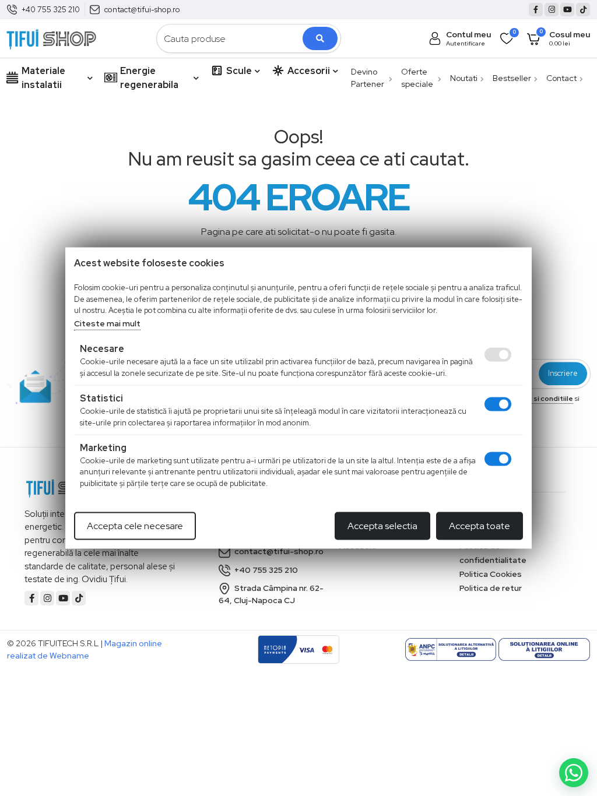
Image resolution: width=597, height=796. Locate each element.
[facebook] (536, 9)
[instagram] (552, 9)
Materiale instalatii (43, 78)
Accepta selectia (382, 526)
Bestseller (512, 78)
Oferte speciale (417, 77)
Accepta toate (479, 526)
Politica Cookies (490, 574)
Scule (239, 71)
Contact (561, 78)
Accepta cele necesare (135, 526)
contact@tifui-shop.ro (142, 10)
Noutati (463, 78)
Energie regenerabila (149, 78)
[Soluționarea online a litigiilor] (544, 649)
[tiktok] (583, 9)
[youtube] (567, 9)
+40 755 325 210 (51, 10)
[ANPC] (451, 649)
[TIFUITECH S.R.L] (51, 37)
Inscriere (563, 374)
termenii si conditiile (538, 398)
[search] (320, 38)
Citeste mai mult (107, 323)
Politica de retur (490, 588)
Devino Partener (367, 77)
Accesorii (308, 71)
